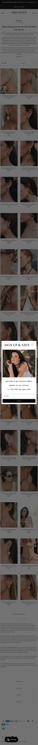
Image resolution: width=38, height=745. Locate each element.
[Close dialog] (35, 342)
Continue (19, 400)
